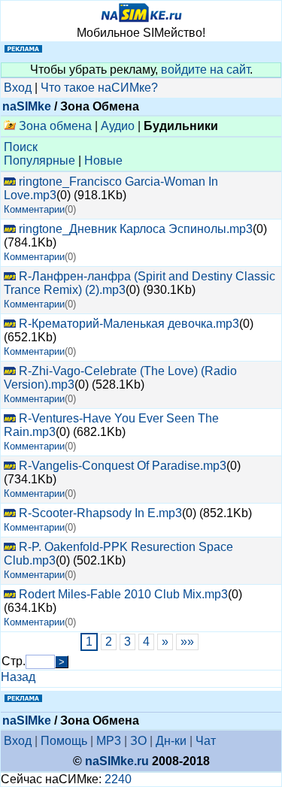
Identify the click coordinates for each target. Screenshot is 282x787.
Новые (103, 160)
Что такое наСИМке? (99, 87)
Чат (206, 740)
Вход (18, 87)
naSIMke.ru (117, 761)
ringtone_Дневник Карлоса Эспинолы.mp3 (136, 228)
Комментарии (34, 209)
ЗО (138, 740)
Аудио (118, 126)
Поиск (21, 147)
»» (187, 641)
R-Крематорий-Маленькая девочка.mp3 (129, 323)
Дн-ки (171, 740)
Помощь (64, 740)
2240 (118, 779)
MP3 (108, 740)
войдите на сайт (205, 69)
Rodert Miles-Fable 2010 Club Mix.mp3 (123, 594)
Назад (18, 676)
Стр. (14, 661)
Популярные (39, 160)
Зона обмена (54, 126)
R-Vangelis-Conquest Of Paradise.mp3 (122, 465)
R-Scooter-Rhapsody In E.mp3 (100, 513)
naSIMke (26, 106)
